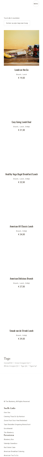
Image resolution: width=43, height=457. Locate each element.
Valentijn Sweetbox (10, 443)
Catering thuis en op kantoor (14, 416)
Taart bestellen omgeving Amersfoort (17, 424)
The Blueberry (10, 401)
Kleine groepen (11, 366)
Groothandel (8, 428)
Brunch (18, 74)
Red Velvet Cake (9, 447)
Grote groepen (22, 363)
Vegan (33, 366)
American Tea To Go (11, 455)
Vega (24, 366)
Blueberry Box (9, 439)
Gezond (8, 363)
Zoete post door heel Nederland (15, 420)
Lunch (24, 74)
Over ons (7, 412)
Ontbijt (27, 127)
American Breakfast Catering (14, 451)
